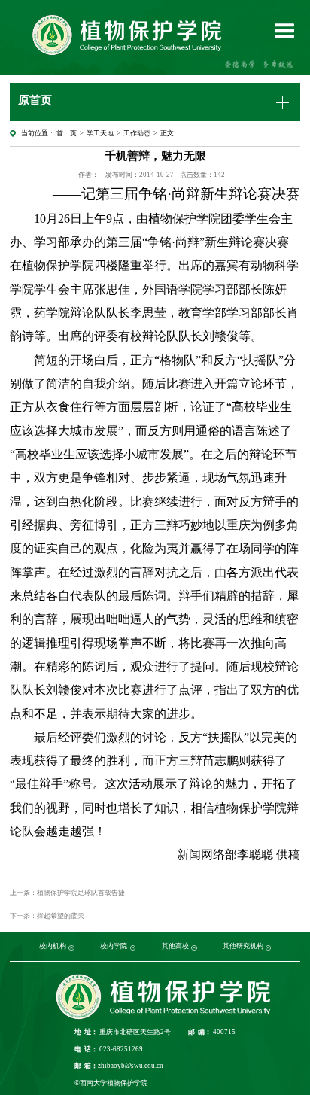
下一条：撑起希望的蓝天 (47, 916)
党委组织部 (31, 946)
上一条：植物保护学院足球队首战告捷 (67, 892)
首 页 (66, 133)
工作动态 (136, 133)
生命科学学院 (143, 946)
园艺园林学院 (99, 946)
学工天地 (100, 133)
